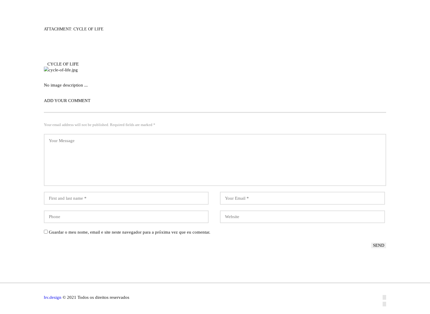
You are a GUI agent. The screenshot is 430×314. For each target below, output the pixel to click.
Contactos (332, 8)
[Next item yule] (300, 69)
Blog (298, 8)
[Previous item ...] (129, 69)
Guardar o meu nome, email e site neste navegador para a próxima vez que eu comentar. (129, 232)
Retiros (268, 8)
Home (179, 8)
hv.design (52, 297)
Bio (205, 8)
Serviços (233, 8)
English (369, 8)
